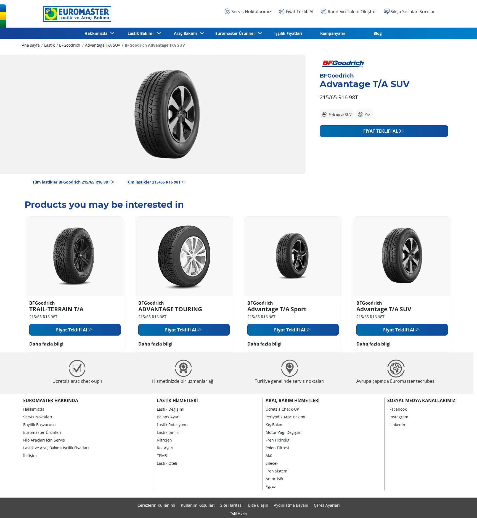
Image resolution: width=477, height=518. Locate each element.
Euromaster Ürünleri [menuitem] (236, 33)
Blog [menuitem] (377, 33)
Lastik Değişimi (170, 409)
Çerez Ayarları (327, 505)
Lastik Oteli (167, 463)
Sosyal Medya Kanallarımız (421, 400)
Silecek (272, 463)
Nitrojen (164, 440)
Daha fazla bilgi (46, 344)
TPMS (162, 455)
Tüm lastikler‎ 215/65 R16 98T (153, 182)
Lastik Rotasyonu (172, 424)
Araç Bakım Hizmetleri (292, 400)
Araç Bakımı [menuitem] (186, 33)
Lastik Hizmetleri (177, 400)
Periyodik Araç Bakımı (285, 416)
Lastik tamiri (168, 432)
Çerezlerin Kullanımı (156, 505)
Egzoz (271, 486)
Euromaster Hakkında (50, 400)
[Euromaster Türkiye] (76, 13)
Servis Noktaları (37, 416)
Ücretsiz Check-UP (282, 409)
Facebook (398, 409)
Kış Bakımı (275, 424)
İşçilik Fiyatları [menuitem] (288, 33)
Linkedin (397, 424)
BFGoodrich (69, 45)
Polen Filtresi (277, 447)
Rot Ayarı (165, 447)
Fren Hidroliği (278, 440)
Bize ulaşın (258, 505)
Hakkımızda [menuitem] (97, 33)
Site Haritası (231, 505)
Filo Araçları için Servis (44, 440)
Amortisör (275, 478)
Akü (269, 455)
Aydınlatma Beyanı (291, 505)
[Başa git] (462, 506)
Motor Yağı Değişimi (284, 432)
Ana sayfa (31, 45)
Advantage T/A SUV (102, 45)
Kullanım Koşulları (198, 505)
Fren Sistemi (277, 471)
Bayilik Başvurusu (39, 424)
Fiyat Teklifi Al (380, 131)
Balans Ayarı (168, 416)
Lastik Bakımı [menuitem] (142, 33)
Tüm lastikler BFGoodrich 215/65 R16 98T (71, 182)
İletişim (30, 455)
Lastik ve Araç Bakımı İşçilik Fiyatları (56, 447)
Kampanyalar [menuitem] (332, 33)
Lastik (49, 45)
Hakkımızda (33, 409)
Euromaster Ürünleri (42, 432)
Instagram (398, 416)
